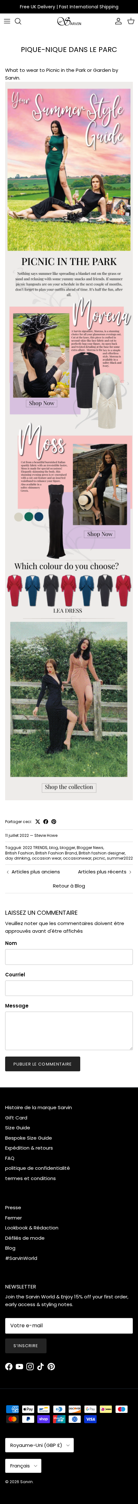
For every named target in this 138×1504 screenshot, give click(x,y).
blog (53, 847)
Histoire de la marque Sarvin (38, 1107)
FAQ (9, 1158)
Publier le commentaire (42, 1064)
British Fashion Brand (56, 853)
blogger (67, 847)
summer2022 (120, 858)
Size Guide (17, 1127)
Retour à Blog (69, 885)
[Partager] (45, 821)
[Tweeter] (37, 821)
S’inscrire (25, 1346)
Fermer (13, 1217)
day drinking (17, 858)
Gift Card (16, 1117)
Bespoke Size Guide (28, 1137)
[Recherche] (21, 21)
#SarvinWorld (21, 1258)
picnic (99, 858)
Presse (13, 1207)
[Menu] (7, 21)
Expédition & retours (29, 1147)
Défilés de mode (25, 1238)
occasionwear (77, 858)
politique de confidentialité (37, 1168)
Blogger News (90, 847)
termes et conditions (30, 1178)
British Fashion (19, 853)
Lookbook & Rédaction (31, 1227)
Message (17, 1005)
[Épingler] (53, 821)
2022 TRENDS (35, 847)
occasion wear (46, 858)
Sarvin (26, 1481)
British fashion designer (102, 853)
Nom (11, 943)
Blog (10, 1248)
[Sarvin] (69, 21)
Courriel (15, 974)
